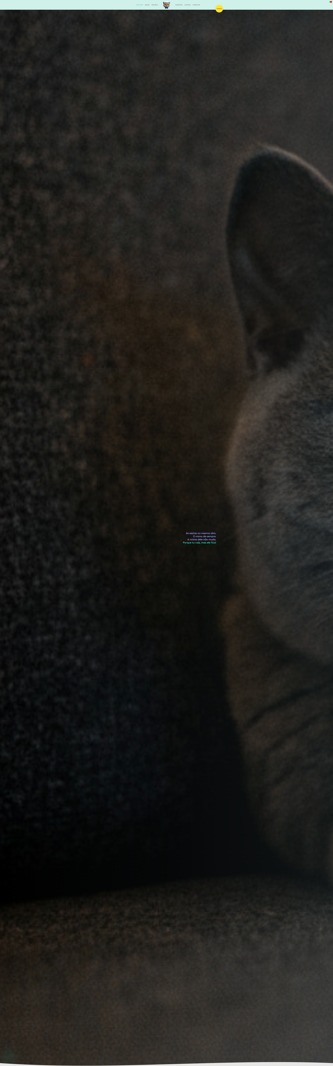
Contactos (196, 5)
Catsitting (139, 5)
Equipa (147, 5)
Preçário (155, 5)
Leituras (188, 5)
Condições (178, 5)
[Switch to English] (331, 2)
